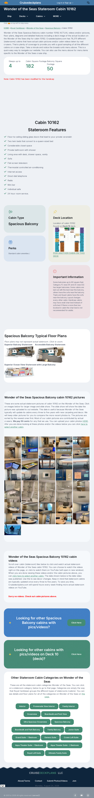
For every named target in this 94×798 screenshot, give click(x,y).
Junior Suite (73, 730)
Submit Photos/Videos (57, 781)
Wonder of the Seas (35, 28)
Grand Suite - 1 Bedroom (26, 737)
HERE (85, 421)
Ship (9, 16)
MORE (56, 16)
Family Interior (69, 706)
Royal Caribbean (18, 28)
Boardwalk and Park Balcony (27, 730)
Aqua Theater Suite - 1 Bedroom (29, 745)
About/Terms (24, 781)
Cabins (39, 16)
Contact (38, 781)
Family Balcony (54, 730)
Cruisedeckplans (30, 2)
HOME (6, 28)
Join (74, 781)
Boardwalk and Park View (56, 714)
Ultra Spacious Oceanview (35, 722)
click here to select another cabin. (28, 576)
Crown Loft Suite (71, 737)
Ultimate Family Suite (58, 753)
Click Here (76, 622)
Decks (22, 16)
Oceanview (32, 714)
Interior (22, 706)
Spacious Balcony (53, 28)
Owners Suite (50, 737)
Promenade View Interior (44, 706)
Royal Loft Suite (34, 753)
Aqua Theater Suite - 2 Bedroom (65, 745)
